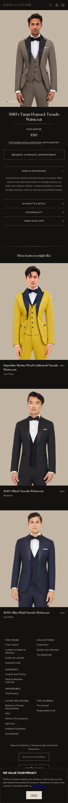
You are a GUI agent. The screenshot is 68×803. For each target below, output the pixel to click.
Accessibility (11, 733)
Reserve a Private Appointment (34, 154)
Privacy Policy (38, 785)
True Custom (11, 644)
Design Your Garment (48, 649)
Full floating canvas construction (25, 142)
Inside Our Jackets (14, 657)
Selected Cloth (13, 662)
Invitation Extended (15, 728)
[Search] (50, 5)
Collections (42, 644)
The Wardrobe (44, 654)
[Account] (57, 5)
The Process (11, 693)
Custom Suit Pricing (15, 674)
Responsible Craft (46, 710)
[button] (6, 101)
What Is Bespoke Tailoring (13, 681)
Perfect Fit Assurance (16, 718)
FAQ (7, 713)
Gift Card (10, 723)
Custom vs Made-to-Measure (16, 651)
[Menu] (63, 5)
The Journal (43, 705)
